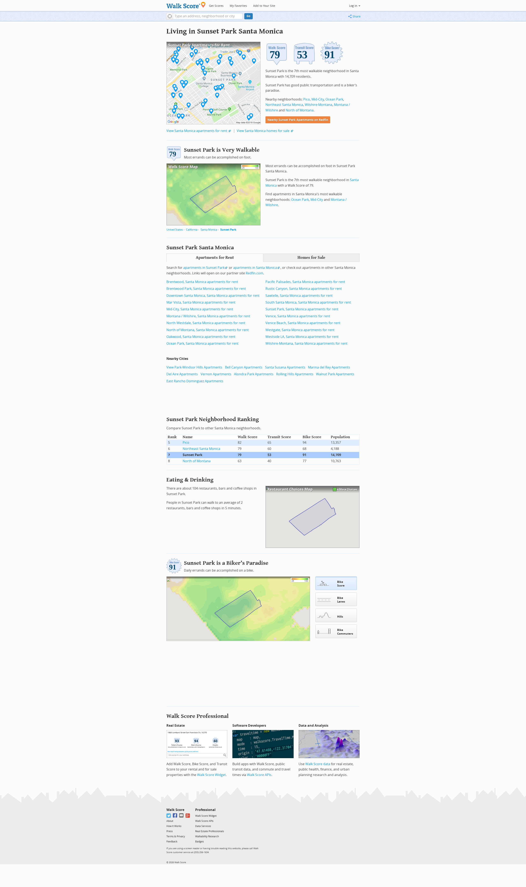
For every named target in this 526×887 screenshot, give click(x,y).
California (191, 229)
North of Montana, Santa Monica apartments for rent (207, 330)
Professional (205, 810)
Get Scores (216, 6)
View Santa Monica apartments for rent (196, 131)
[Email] (181, 815)
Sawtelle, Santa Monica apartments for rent (299, 296)
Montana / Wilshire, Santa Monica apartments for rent (208, 316)
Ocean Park (334, 99)
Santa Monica (209, 229)
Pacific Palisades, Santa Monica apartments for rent (305, 282)
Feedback (171, 841)
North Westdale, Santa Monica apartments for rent (205, 323)
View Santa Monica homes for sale (263, 131)
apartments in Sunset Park (204, 268)
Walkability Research (207, 836)
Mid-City (317, 99)
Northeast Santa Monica (284, 105)
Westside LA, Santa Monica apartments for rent (302, 337)
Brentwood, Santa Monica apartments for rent (202, 282)
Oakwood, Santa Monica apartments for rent (200, 337)
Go (248, 16)
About (169, 821)
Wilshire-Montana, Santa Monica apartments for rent (306, 343)
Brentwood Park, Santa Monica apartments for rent (206, 289)
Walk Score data (317, 764)
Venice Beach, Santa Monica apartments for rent (302, 323)
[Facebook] (175, 815)
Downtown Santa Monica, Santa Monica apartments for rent (213, 296)
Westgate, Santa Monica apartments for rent (300, 330)
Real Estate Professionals (209, 831)
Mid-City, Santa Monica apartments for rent (199, 309)
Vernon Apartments (216, 374)
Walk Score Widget (211, 775)
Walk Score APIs (259, 775)
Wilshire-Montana (318, 105)
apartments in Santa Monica (255, 268)
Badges (199, 841)
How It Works (173, 826)
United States (174, 229)
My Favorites (238, 6)
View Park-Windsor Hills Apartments (194, 367)
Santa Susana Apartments (285, 367)
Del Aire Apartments (182, 374)
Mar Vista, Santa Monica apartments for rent (200, 302)
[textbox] (208, 16)
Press (169, 831)
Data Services (203, 826)
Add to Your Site (264, 6)
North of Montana (300, 110)
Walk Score (175, 810)
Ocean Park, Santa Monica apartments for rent (202, 343)
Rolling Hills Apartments (294, 374)
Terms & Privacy (175, 836)
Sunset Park (228, 229)
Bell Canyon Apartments (243, 367)
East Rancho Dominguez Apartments (194, 381)
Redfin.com (254, 273)
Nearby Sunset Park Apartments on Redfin (298, 120)
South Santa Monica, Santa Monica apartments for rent (308, 302)
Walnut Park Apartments (335, 374)
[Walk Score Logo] (186, 5)
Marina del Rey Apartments (329, 367)
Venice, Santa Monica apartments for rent (297, 316)
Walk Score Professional (197, 716)
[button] (169, 16)
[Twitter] (168, 815)
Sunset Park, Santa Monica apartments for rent (301, 309)
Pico (306, 99)
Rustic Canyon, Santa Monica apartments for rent (303, 289)
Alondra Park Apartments (253, 374)
